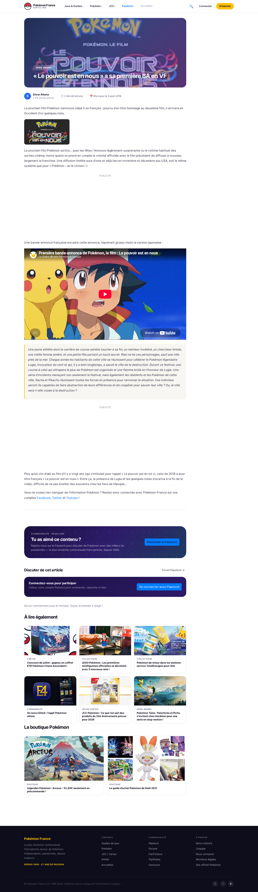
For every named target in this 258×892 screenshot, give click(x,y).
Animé (105, 859)
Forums (153, 848)
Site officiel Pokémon (208, 864)
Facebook (43, 498)
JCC (112, 6)
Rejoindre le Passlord (162, 542)
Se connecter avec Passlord (159, 587)
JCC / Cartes (109, 854)
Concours (154, 864)
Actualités (146, 5)
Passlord (128, 6)
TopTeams (154, 859)
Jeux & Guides (73, 6)
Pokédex (96, 6)
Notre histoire (204, 843)
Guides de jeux (110, 843)
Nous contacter (205, 854)
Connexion (205, 6)
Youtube (72, 498)
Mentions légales (206, 859)
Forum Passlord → (173, 570)
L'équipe (201, 848)
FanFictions (155, 854)
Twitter (57, 498)
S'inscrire (225, 6)
